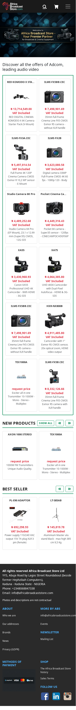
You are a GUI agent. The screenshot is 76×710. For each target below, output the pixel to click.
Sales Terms (47, 678)
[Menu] (67, 6)
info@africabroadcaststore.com (32, 593)
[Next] (70, 35)
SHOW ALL (45, 423)
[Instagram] (67, 696)
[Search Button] (44, 6)
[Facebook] (44, 696)
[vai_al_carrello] (56, 6)
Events (44, 623)
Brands (6, 632)
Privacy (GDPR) (10, 649)
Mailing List (46, 639)
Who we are (9, 615)
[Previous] (5, 35)
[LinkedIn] (56, 696)
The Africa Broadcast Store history (55, 670)
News (5, 640)
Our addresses (10, 623)
